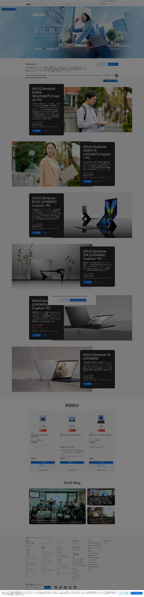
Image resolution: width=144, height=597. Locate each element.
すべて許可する (136, 593)
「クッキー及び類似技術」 (9, 594)
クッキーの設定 (124, 593)
